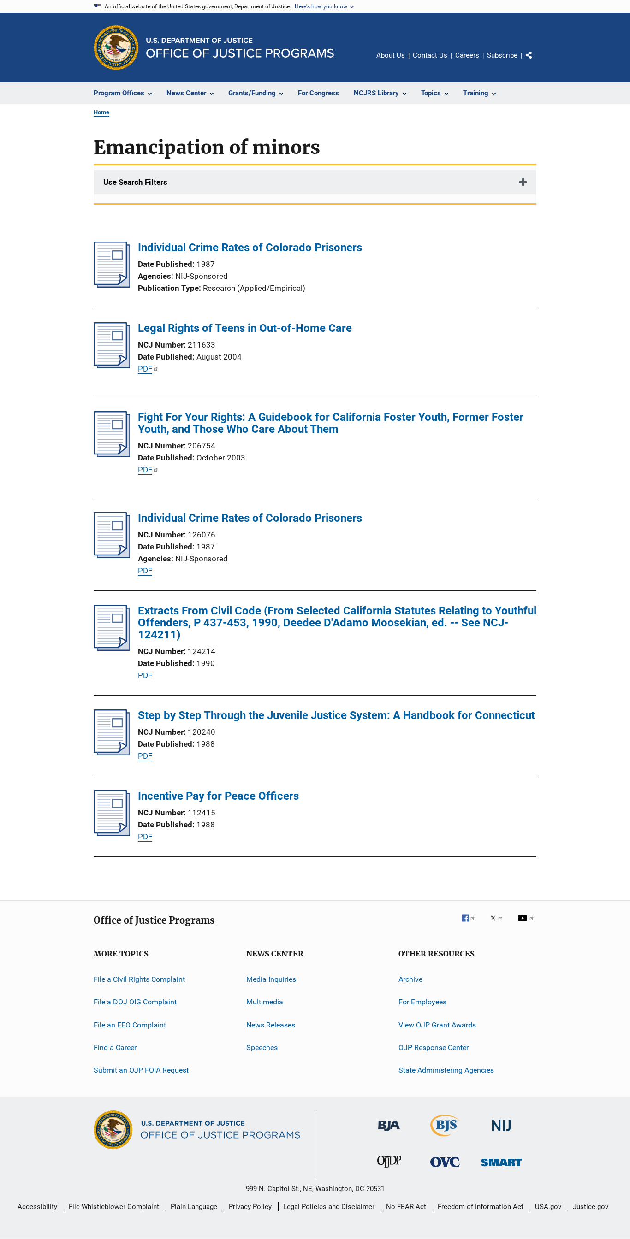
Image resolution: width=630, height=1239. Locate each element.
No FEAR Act (406, 1207)
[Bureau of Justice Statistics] (445, 1138)
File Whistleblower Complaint (114, 1207)
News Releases (270, 1025)
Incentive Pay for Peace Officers (218, 796)
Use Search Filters (135, 182)
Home (101, 112)
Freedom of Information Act (480, 1207)
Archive (410, 979)
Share (536, 61)
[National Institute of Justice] (501, 1133)
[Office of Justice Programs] (116, 47)
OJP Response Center (433, 1047)
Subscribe (502, 55)
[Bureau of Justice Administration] (389, 1132)
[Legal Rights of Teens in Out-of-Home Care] (112, 365)
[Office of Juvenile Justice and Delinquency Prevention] (389, 1170)
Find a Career (115, 1047)
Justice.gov (590, 1207)
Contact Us (430, 55)
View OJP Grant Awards (437, 1025)
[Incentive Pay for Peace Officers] (112, 833)
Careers (467, 55)
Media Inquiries (271, 979)
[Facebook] (472, 924)
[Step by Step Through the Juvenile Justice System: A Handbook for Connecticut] (112, 752)
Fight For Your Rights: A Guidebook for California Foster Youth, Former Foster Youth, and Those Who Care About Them (330, 423)
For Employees (422, 1001)
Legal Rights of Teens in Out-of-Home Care (245, 328)
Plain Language (194, 1207)
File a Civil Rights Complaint (139, 979)
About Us (390, 55)
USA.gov (548, 1207)
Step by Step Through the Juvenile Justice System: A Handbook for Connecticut (336, 715)
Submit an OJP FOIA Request (141, 1070)
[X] (499, 924)
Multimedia (264, 1001)
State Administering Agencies (446, 1070)
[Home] (240, 48)
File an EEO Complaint (130, 1025)
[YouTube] (527, 924)
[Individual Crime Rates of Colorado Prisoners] (112, 284)
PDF (145, 368)
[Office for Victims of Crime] (445, 1168)
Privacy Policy (250, 1207)
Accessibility (37, 1207)
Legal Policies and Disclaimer (328, 1207)
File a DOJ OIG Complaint (135, 1001)
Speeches (262, 1047)
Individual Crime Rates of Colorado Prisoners (250, 247)
